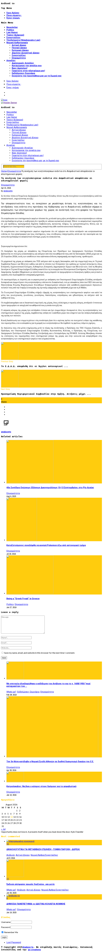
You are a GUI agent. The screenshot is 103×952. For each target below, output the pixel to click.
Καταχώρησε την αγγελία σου (27, 65)
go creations (34, 949)
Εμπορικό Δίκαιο (20, 50)
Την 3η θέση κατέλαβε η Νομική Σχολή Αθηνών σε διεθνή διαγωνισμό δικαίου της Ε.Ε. (50, 761)
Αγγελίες (11, 60)
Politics (10, 30)
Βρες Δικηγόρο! (19, 68)
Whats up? (11, 692)
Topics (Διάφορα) (15, 35)
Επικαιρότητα (19, 58)
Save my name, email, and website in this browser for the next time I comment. (39, 652)
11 (7, 879)
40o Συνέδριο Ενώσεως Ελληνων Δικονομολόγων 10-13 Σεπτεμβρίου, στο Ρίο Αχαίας (50, 487)
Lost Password (13, 942)
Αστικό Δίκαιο (19, 45)
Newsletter (12, 27)
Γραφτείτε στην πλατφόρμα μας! (28, 70)
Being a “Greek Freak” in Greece (23, 598)
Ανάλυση (10, 855)
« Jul (3, 829)
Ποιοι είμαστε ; (14, 15)
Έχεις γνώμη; (13, 18)
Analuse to (28, 947)
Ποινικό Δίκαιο (19, 47)
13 (11, 817)
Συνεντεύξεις (13, 37)
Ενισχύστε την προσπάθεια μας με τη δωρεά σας (37, 76)
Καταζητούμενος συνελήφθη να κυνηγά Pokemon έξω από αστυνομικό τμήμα (46, 545)
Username (5, 922)
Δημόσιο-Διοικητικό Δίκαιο (25, 53)
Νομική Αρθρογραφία (17, 42)
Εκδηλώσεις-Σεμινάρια (23, 73)
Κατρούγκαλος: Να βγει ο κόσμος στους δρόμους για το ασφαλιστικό (41, 786)
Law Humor (12, 32)
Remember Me (11, 932)
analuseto (8, 191)
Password (5, 927)
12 (7, 844)
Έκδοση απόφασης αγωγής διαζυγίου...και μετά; (30, 884)
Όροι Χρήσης (12, 13)
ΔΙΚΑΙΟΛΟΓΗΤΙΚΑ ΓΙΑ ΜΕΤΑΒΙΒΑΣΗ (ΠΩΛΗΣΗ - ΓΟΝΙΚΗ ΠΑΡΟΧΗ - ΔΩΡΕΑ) (43, 849)
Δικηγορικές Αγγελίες (23, 63)
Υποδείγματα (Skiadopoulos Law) (23, 40)
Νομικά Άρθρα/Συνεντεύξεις (44, 855)
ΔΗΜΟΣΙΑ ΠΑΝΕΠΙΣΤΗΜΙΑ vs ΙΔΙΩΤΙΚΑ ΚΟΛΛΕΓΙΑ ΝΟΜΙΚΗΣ (35, 904)
